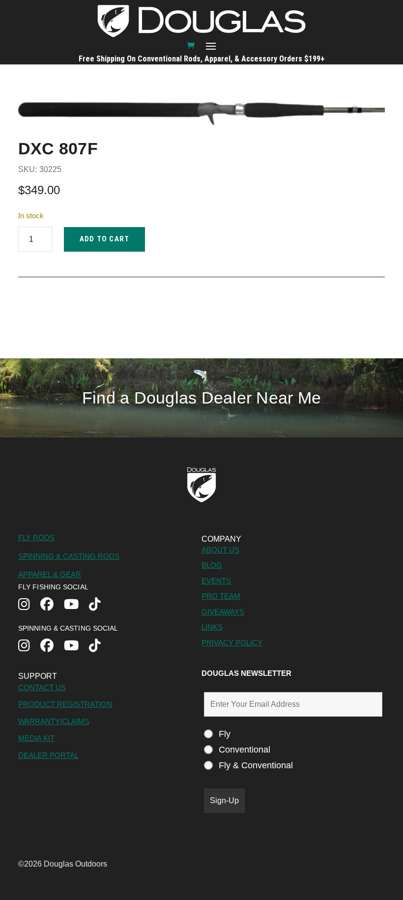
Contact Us (42, 687)
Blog (212, 565)
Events (216, 581)
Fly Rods (36, 537)
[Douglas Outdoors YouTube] (76, 605)
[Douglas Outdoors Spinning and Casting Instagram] (29, 646)
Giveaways (223, 612)
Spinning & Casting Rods (68, 556)
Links (212, 627)
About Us (220, 550)
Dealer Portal (48, 755)
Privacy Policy (232, 643)
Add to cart (105, 238)
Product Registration (65, 704)
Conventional (244, 750)
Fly (224, 734)
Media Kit (36, 738)
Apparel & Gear (49, 574)
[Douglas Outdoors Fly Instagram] (29, 605)
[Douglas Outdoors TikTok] (100, 605)
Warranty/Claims (53, 721)
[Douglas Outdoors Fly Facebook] (52, 605)
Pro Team (221, 596)
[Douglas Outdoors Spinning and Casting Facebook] (52, 646)
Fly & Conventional (256, 765)
